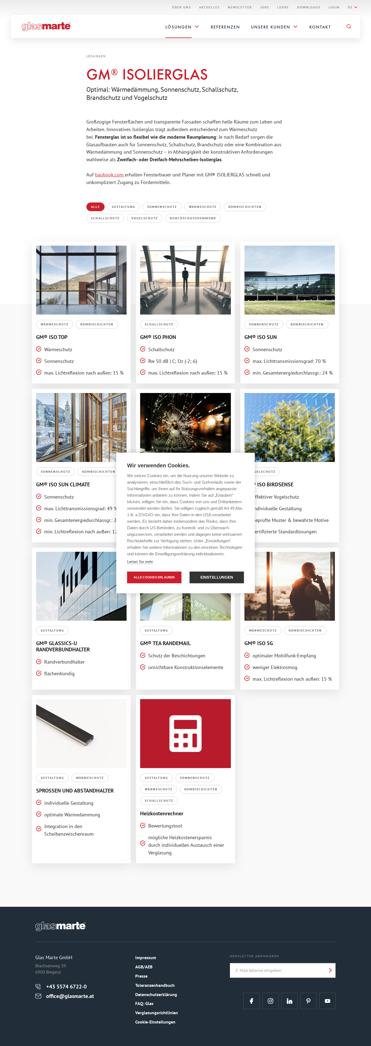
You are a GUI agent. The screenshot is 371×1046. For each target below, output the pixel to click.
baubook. (105, 175)
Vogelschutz (144, 218)
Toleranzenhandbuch (155, 985)
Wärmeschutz (202, 207)
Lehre (283, 7)
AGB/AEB (143, 966)
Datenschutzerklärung (156, 994)
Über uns (181, 7)
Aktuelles (209, 7)
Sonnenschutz (162, 207)
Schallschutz (105, 218)
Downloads (308, 7)
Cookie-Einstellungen (155, 1022)
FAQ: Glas (144, 1003)
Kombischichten (245, 207)
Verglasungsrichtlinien (156, 1012)
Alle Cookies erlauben (154, 577)
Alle (95, 207)
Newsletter (240, 7)
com (120, 175)
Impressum (145, 957)
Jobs (264, 7)
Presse (141, 976)
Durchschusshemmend (193, 218)
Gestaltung (123, 207)
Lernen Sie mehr (140, 562)
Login (334, 7)
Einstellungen (216, 577)
